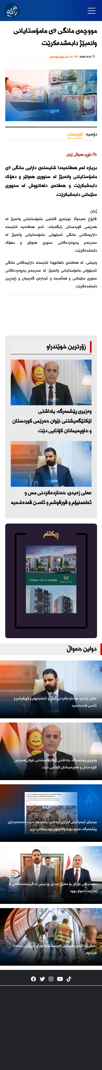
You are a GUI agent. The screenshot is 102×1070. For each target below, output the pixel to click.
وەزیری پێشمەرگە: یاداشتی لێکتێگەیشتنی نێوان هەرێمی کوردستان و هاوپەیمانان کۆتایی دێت (52, 421)
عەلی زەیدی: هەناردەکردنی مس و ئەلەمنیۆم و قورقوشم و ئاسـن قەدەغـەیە (51, 498)
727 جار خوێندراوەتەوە (62, 57)
